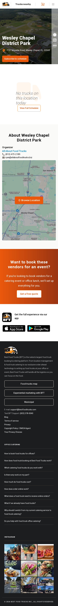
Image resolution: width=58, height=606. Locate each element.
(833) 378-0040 (26, 413)
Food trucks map (29, 384)
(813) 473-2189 (12, 154)
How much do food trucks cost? (17, 482)
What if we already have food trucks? (20, 503)
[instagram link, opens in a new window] (55, 40)
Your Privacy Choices (13, 432)
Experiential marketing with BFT (29, 393)
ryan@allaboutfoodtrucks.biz (18, 157)
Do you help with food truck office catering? (22, 521)
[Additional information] (55, 35)
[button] (29, 200)
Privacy (7, 424)
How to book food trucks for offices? (19, 453)
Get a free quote (29, 293)
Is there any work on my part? (16, 475)
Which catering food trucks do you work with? (23, 468)
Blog (6, 417)
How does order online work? (16, 489)
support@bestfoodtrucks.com (23, 410)
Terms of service (11, 421)
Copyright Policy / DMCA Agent (17, 428)
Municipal (29, 402)
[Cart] (42, 4)
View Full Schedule (29, 108)
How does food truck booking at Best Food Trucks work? (28, 461)
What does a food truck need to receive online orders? (27, 496)
